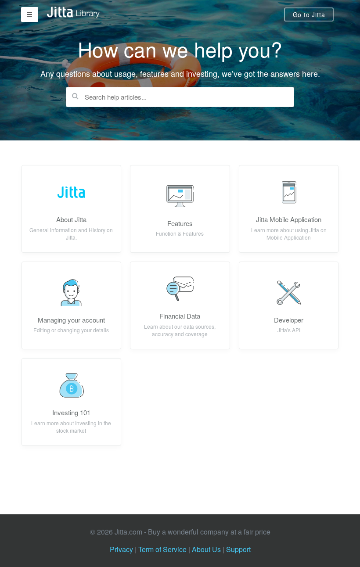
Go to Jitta (309, 14)
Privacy (121, 549)
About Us (206, 549)
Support (238, 549)
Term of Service (162, 549)
